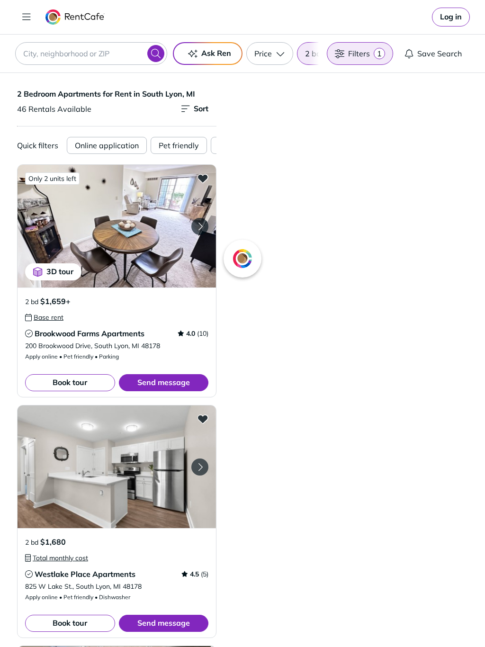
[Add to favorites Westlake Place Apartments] (202, 418)
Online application (107, 145)
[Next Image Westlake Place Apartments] (199, 467)
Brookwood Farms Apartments (89, 333)
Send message (163, 382)
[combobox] (91, 53)
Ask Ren (216, 53)
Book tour (70, 382)
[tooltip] (44, 317)
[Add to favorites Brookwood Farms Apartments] (202, 178)
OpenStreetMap (399, 619)
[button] (117, 226)
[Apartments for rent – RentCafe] (75, 17)
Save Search (439, 53)
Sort (201, 108)
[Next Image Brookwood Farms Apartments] (199, 226)
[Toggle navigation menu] (26, 17)
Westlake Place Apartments (85, 574)
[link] (451, 17)
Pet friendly (179, 145)
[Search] (155, 53)
